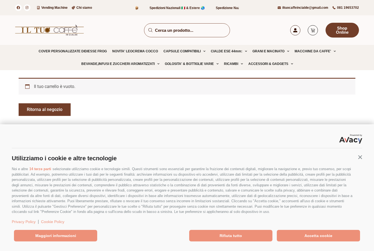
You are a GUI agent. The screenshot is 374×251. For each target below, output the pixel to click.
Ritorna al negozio (44, 109)
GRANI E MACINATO (268, 51)
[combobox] (187, 30)
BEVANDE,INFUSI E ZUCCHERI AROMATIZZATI (118, 64)
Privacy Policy (24, 221)
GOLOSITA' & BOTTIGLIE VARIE (189, 64)
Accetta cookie (318, 235)
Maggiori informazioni (55, 235)
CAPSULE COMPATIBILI (182, 51)
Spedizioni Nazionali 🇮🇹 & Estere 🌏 (174, 8)
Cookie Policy (52, 221)
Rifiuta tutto (231, 235)
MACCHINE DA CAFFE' (313, 51)
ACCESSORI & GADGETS (268, 64)
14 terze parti (40, 169)
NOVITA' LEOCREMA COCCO (135, 51)
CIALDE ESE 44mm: (226, 51)
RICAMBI (231, 64)
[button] (360, 157)
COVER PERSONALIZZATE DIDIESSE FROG (73, 51)
